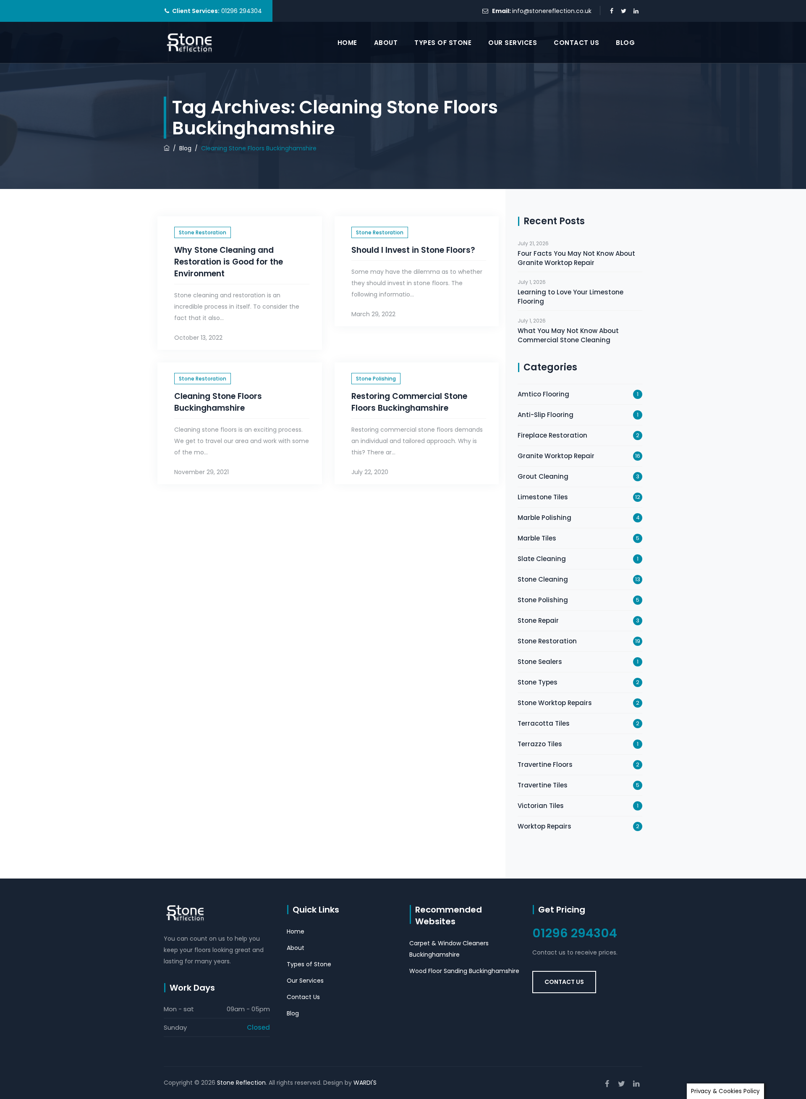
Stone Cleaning (543, 579)
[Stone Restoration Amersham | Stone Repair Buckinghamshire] (190, 42)
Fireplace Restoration (552, 435)
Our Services (512, 42)
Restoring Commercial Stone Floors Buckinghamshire (409, 402)
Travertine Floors (545, 764)
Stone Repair (538, 620)
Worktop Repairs (544, 826)
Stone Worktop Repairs (555, 702)
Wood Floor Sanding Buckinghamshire (464, 971)
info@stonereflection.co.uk (551, 11)
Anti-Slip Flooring (545, 414)
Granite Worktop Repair (556, 455)
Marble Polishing (544, 517)
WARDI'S (365, 1082)
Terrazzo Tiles (540, 744)
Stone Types (537, 682)
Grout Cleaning (543, 476)
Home (347, 42)
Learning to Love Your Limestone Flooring (570, 297)
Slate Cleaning (542, 558)
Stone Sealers (540, 661)
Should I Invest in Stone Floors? (413, 250)
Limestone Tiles (543, 497)
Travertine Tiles (543, 785)
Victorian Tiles (541, 805)
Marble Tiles (537, 538)
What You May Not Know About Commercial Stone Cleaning (568, 335)
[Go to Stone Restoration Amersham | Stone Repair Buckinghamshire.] (167, 148)
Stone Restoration (202, 232)
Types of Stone (442, 42)
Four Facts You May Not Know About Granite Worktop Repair (576, 258)
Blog (625, 42)
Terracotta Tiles (544, 723)
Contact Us (576, 42)
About (386, 42)
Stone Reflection (241, 1082)
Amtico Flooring (543, 394)
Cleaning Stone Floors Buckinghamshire (218, 402)
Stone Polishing (376, 378)
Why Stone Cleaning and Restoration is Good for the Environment (228, 261)
